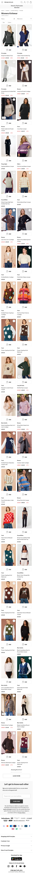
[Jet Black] (19, 230)
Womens (7, 10)
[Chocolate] (2, 230)
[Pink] (18, 416)
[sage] (2, 193)
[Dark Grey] (18, 453)
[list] (16, 6)
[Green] (19, 416)
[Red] (19, 491)
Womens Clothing (14, 10)
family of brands (7, 809)
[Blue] (19, 453)
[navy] (18, 46)
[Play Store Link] (16, 858)
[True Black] (18, 230)
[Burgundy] (5, 230)
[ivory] (19, 46)
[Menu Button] (2, 2)
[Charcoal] (4, 230)
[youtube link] (20, 866)
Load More (16, 776)
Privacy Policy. (21, 812)
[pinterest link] (12, 866)
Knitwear (21, 10)
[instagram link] (8, 866)
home (2, 10)
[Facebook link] (16, 866)
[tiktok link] (24, 866)
